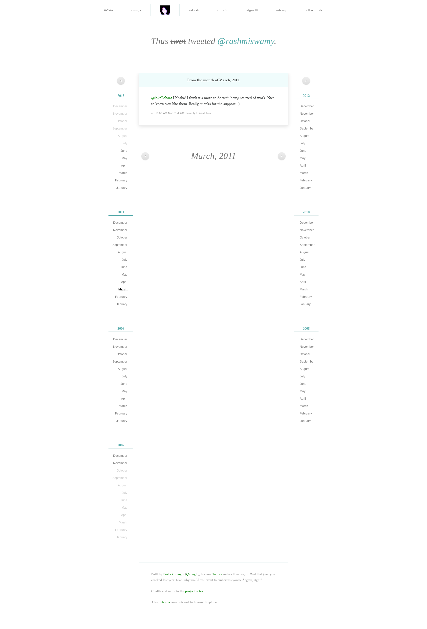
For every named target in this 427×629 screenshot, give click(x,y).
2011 (120, 212)
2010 (306, 212)
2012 (306, 95)
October (122, 237)
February (121, 180)
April (124, 165)
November (120, 230)
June (124, 150)
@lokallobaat (161, 98)
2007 (120, 445)
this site (164, 602)
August (122, 252)
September (119, 245)
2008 (306, 328)
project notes (194, 591)
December (120, 222)
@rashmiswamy (245, 41)
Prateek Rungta (173, 574)
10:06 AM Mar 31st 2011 (170, 113)
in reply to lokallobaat (199, 113)
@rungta (192, 574)
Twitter (217, 574)
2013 (120, 95)
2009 (120, 328)
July (124, 259)
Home (108, 9)
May (124, 158)
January (121, 188)
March (123, 173)
